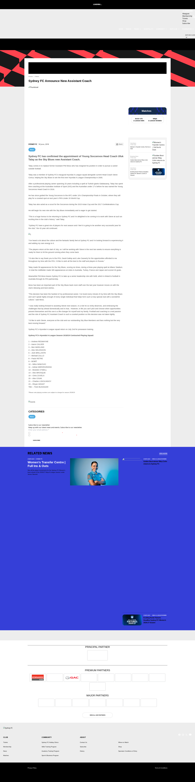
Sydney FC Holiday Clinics (50, 742)
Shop (120, 747)
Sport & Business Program (50, 755)
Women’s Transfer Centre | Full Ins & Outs (46, 464)
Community (160, 29)
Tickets (5, 742)
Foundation (187, 29)
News (121, 29)
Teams (136, 29)
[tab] (138, 119)
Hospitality (148, 29)
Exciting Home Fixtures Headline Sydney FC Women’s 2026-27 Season (139, 173)
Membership (7, 747)
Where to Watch (123, 742)
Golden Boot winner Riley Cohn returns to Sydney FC (155, 463)
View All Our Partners (97, 715)
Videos (128, 29)
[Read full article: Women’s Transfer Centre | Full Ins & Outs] (158, 146)
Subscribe (36, 440)
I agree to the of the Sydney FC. (47, 433)
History (82, 751)
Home (30, 76)
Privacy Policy (45, 433)
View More (163, 453)
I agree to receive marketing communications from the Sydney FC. (54, 435)
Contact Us (83, 742)
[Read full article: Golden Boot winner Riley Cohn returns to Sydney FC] (158, 159)
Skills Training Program (49, 747)
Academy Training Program (50, 751)
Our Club (173, 29)
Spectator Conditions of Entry (127, 751)
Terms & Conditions (161, 768)
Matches (6, 755)
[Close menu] (189, 776)
